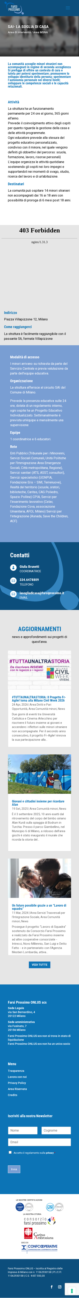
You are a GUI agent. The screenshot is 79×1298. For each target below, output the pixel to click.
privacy (50, 1153)
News (61, 708)
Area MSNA (40, 32)
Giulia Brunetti (29, 567)
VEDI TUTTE (39, 964)
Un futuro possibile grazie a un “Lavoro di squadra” (39, 907)
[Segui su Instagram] (60, 1287)
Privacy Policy (17, 1083)
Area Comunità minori (43, 708)
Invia (14, 1169)
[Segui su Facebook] (51, 1287)
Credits (12, 1095)
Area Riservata (17, 1089)
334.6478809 (29, 580)
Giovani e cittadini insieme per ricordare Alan (38, 802)
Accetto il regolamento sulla (34, 1153)
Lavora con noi (17, 1076)
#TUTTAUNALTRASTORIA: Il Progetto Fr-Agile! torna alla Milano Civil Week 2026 (39, 698)
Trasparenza (16, 1070)
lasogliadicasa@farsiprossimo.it (42, 593)
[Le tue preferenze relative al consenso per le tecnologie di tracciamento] (72, 1291)
